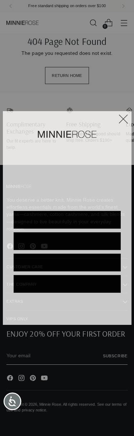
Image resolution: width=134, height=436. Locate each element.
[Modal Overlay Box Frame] (67, 218)
